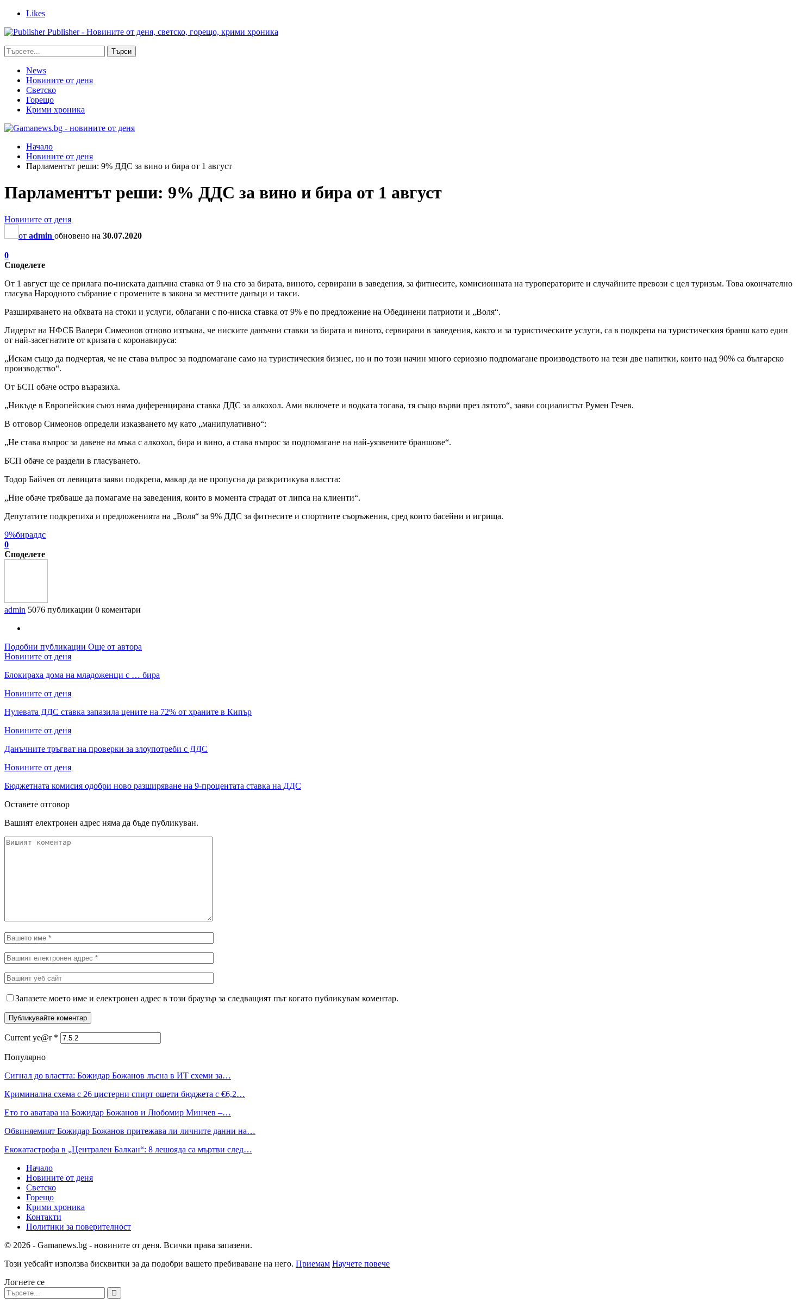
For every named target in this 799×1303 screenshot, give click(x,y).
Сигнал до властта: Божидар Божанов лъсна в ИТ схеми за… (117, 1075)
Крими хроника (55, 109)
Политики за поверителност (78, 1226)
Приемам (313, 1263)
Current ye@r (31, 1037)
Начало (39, 1168)
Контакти (43, 1216)
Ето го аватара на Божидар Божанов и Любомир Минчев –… (117, 1112)
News (36, 70)
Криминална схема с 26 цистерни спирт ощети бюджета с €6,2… (124, 1094)
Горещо (40, 99)
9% (10, 534)
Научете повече (361, 1263)
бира (24, 534)
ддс (39, 534)
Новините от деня (59, 80)
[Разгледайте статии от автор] (26, 599)
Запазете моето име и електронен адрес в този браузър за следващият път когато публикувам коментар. (206, 998)
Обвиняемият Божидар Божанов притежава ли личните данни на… (129, 1131)
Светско (41, 90)
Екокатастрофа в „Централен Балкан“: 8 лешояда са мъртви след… (128, 1149)
